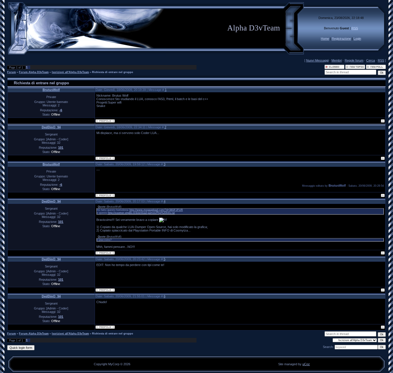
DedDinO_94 (51, 127)
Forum (11, 72)
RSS (355, 28)
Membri (336, 60)
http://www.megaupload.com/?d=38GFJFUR (156, 210)
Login (357, 38)
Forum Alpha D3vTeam (34, 72)
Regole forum (354, 60)
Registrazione (341, 38)
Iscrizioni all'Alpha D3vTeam (70, 72)
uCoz (306, 364)
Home (325, 38)
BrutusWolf (51, 89)
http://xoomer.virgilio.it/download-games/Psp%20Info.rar (141, 212)
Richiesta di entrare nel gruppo (112, 72)
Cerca (370, 60)
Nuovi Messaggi (317, 60)
